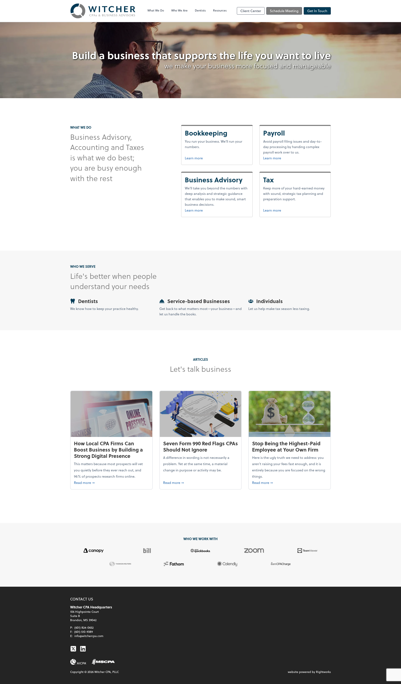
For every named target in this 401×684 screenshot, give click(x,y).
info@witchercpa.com (88, 636)
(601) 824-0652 (84, 627)
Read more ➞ (111, 482)
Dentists (200, 10)
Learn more (209, 157)
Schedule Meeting (284, 10)
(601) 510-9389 (83, 631)
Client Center (250, 10)
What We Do (155, 10)
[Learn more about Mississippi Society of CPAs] (103, 662)
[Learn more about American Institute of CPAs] (78, 662)
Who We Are (179, 10)
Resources (220, 10)
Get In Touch (317, 10)
